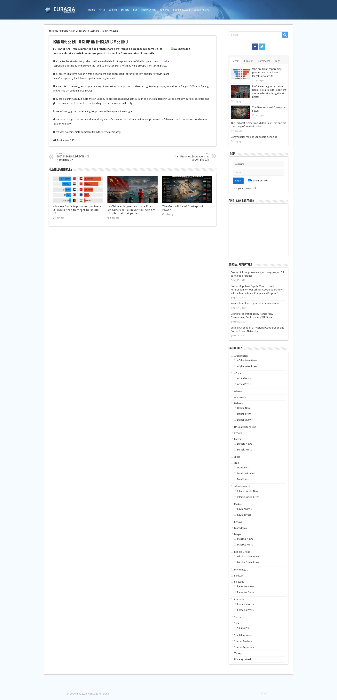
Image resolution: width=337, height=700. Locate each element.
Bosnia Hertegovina (245, 427)
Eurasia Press (244, 449)
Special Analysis (202, 9)
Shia (236, 623)
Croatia (238, 433)
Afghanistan (241, 355)
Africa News (244, 378)
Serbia (237, 617)
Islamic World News (248, 491)
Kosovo (238, 522)
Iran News (243, 467)
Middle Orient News (248, 556)
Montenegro (241, 569)
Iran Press (242, 479)
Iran (135, 9)
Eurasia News (244, 443)
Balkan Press (244, 413)
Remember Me (259, 180)
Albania (238, 391)
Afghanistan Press (247, 366)
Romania (164, 9)
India (237, 456)
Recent (235, 61)
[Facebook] (255, 47)
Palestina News (245, 586)
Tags (277, 61)
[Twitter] (262, 47)
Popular (248, 61)
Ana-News (240, 397)
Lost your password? (244, 188)
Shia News (243, 627)
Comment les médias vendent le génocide (254, 136)
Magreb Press (245, 544)
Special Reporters (244, 647)
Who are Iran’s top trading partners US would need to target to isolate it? (77, 210)
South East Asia (181, 9)
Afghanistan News (247, 360)
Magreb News (245, 538)
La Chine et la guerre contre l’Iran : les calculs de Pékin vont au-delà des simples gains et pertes (131, 210)
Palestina (239, 581)
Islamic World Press (248, 497)
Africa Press (243, 384)
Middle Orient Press (248, 562)
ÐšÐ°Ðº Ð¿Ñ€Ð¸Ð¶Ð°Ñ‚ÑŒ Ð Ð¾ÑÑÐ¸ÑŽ (72, 157)
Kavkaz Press (244, 514)
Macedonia (240, 528)
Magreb (238, 534)
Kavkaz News (244, 508)
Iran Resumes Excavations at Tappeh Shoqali (192, 156)
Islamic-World (242, 486)
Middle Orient (148, 9)
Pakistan (238, 575)
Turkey (238, 653)
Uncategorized (242, 659)
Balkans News (245, 419)
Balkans (113, 9)
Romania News (245, 604)
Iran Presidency (246, 473)
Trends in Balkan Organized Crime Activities (255, 303)
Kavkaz (238, 504)
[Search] (285, 35)
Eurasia (125, 9)
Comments (264, 61)
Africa (102, 9)
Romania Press (245, 610)
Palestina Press (245, 592)
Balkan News (244, 408)
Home (91, 9)
